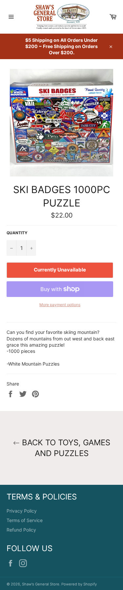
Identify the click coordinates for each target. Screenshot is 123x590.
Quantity (17, 232)
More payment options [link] (59, 304)
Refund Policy (21, 530)
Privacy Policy (22, 511)
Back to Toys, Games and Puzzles (65, 448)
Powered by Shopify (79, 584)
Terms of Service (25, 520)
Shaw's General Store (40, 584)
